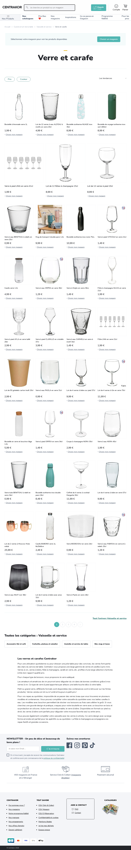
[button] (50, 624)
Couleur (23, 79)
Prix (9, 79)
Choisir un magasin (109, 39)
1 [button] (56, 624)
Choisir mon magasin (14, 134)
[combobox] (49, 7)
